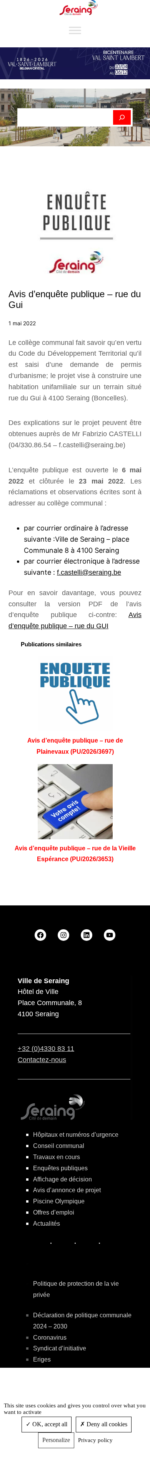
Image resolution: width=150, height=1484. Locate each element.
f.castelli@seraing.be (89, 572)
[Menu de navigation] (75, 30)
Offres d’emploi (53, 1212)
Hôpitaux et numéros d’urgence (75, 1134)
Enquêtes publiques (60, 1168)
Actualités (46, 1223)
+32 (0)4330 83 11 (46, 1048)
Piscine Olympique (59, 1201)
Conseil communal (58, 1146)
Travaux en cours (56, 1157)
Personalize (56, 1440)
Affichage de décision (62, 1179)
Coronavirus (50, 1337)
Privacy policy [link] (95, 1440)
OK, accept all (49, 1424)
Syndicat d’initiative (59, 1348)
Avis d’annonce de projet (67, 1190)
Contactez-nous (42, 1060)
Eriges (42, 1359)
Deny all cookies (106, 1424)
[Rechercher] (122, 117)
